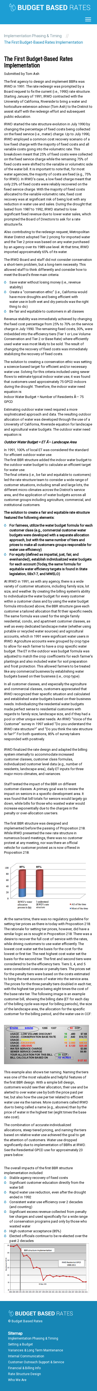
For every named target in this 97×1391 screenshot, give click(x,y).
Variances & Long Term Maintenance (35, 1350)
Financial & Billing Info (24, 1368)
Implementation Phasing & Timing (33, 36)
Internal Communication (26, 1356)
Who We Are (17, 1380)
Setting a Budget (20, 1344)
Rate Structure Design (24, 1374)
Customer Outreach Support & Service (36, 1362)
